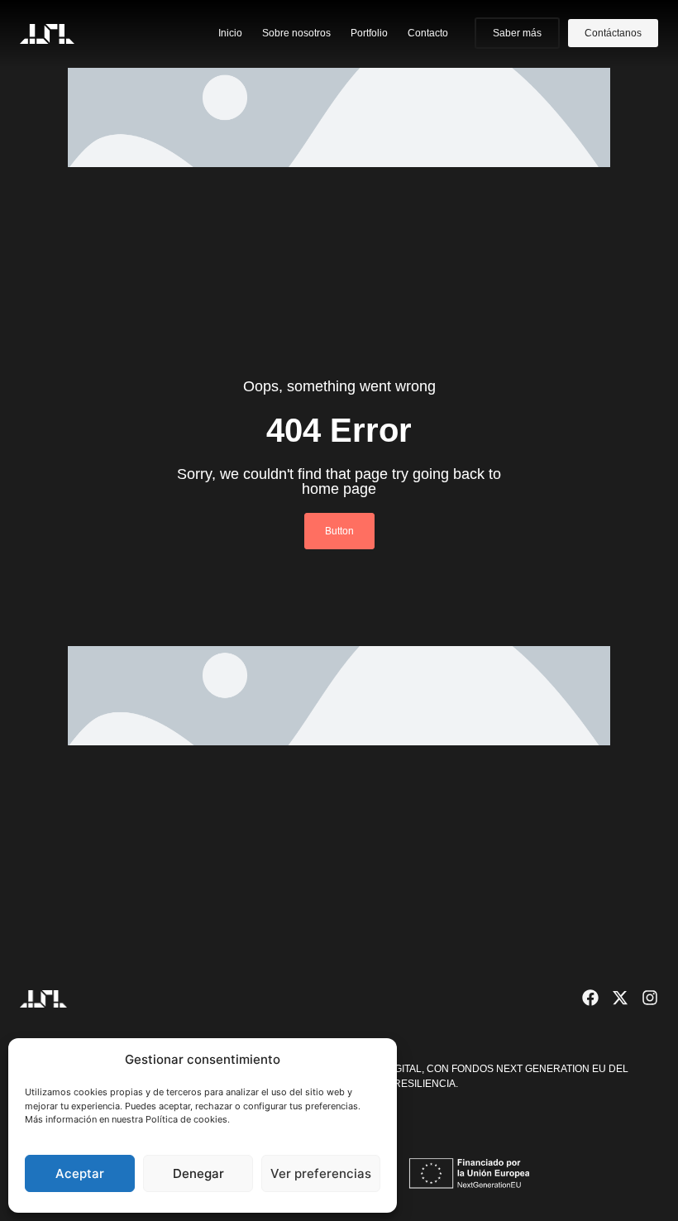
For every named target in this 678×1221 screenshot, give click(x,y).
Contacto (428, 33)
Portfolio (369, 33)
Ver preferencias (320, 1173)
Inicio (230, 33)
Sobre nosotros (296, 33)
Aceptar (79, 1173)
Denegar (198, 1173)
